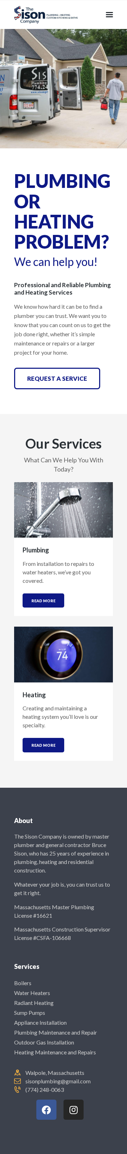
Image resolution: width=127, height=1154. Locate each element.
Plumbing (36, 550)
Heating (34, 695)
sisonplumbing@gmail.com (58, 1081)
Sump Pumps (29, 1012)
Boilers (22, 983)
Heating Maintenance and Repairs (55, 1052)
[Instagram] (74, 1110)
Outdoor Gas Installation (44, 1042)
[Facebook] (46, 1110)
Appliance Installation (40, 1022)
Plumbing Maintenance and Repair (55, 1032)
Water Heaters (32, 992)
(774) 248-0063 (44, 1089)
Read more (43, 600)
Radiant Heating (34, 1002)
